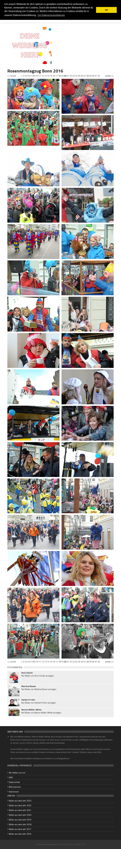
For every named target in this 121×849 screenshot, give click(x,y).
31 (96, 75)
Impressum (14, 791)
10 (37, 75)
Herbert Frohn (28, 699)
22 (71, 75)
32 (99, 75)
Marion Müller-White (31, 709)
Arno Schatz (27, 672)
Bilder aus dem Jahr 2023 (20, 800)
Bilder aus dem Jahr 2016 (20, 833)
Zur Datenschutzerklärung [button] (51, 15)
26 (82, 75)
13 (45, 75)
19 (62, 75)
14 (48, 75)
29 (90, 75)
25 (79, 75)
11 (40, 75)
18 (59, 75)
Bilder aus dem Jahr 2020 (20, 814)
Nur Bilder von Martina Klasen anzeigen (38, 689)
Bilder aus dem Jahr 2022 (20, 805)
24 (76, 75)
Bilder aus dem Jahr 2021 (20, 810)
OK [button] (106, 10)
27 (85, 75)
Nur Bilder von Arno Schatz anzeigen (37, 675)
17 (56, 75)
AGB (11, 777)
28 (87, 75)
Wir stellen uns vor (17, 772)
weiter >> (109, 75)
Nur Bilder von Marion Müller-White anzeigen (41, 712)
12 (42, 75)
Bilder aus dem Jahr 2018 (20, 824)
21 (68, 75)
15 (51, 75)
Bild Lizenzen (15, 786)
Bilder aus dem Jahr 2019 (20, 819)
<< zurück (11, 75)
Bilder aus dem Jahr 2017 (20, 829)
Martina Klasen (28, 686)
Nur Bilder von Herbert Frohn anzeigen (38, 702)
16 (54, 75)
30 (93, 75)
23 (73, 75)
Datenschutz (14, 782)
